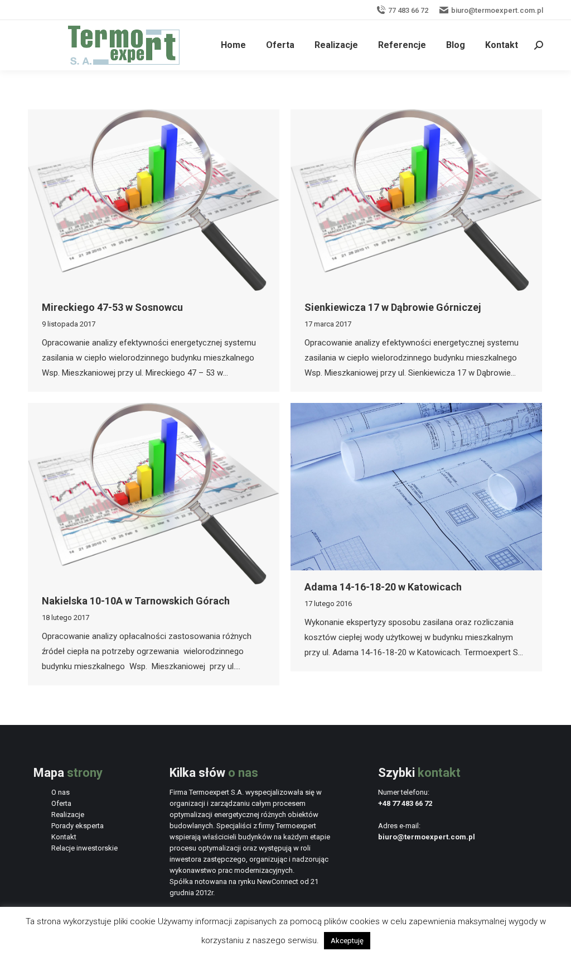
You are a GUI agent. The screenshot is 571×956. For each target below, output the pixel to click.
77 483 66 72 (408, 10)
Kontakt (63, 837)
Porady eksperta (77, 826)
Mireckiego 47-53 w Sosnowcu (112, 307)
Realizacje (67, 814)
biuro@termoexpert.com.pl (497, 10)
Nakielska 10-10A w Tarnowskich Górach (136, 601)
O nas (60, 792)
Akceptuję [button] (347, 940)
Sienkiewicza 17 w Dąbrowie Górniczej (392, 307)
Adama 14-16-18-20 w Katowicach (383, 587)
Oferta (61, 803)
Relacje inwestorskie (84, 848)
